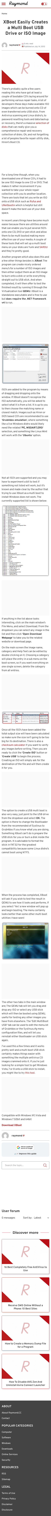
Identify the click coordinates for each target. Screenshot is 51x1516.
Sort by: (27, 1218)
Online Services (10, 1454)
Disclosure (7, 1510)
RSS (4, 1473)
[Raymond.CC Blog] (18, 3)
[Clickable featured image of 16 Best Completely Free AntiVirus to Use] (25, 1251)
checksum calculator (13, 745)
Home (4, 14)
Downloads (7, 1449)
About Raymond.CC (11, 1412)
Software (6, 1437)
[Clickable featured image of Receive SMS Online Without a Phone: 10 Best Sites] (25, 1290)
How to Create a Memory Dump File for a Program (25, 1345)
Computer (7, 1432)
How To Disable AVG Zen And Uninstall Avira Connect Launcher (25, 1383)
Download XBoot (12, 1125)
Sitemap (6, 1479)
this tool (30, 1073)
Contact (6, 1418)
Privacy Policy (9, 1498)
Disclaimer (7, 1504)
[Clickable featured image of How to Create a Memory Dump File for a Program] (25, 1328)
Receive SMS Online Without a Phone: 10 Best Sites (25, 1307)
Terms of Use (8, 1493)
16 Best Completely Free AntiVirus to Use (25, 1269)
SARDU (43, 247)
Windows (6, 1443)
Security (6, 1460)
